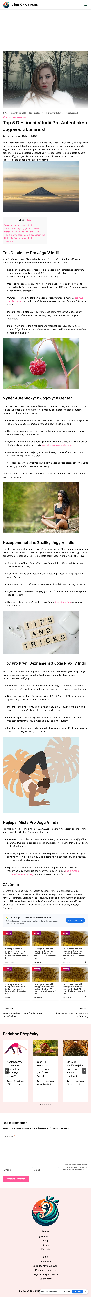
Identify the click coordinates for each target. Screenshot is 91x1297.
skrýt (28, 220)
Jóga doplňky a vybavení (45, 1266)
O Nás (45, 1245)
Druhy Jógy (45, 1261)
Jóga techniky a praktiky (14, 117)
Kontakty (45, 1249)
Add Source (77, 1291)
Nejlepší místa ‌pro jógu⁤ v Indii (18, 238)
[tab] (40, 1104)
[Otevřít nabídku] (85, 5)
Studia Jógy (46, 1278)
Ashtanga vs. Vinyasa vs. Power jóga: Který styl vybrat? (14, 1069)
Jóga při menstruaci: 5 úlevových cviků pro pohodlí (44, 1069)
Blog (45, 1240)
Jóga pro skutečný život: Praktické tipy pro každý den (22, 1013)
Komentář (9, 1136)
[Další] (84, 1071)
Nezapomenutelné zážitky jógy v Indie (22, 231)
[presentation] (15, 1048)
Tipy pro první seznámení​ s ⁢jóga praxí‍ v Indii (25, 235)
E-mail (37, 1170)
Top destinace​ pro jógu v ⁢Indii (18, 225)
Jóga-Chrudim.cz (13, 136)
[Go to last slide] (7, 1071)
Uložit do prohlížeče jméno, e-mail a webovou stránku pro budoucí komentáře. (75, 1167)
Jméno (8, 1170)
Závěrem (8, 241)
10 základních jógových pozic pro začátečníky (71, 1013)
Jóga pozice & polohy (45, 1270)
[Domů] (4, 113)
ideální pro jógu (63, 602)
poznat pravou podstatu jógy (56, 445)
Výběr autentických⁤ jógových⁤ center (21, 228)
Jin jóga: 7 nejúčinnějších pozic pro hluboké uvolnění (75, 1069)
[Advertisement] (45, 27)
